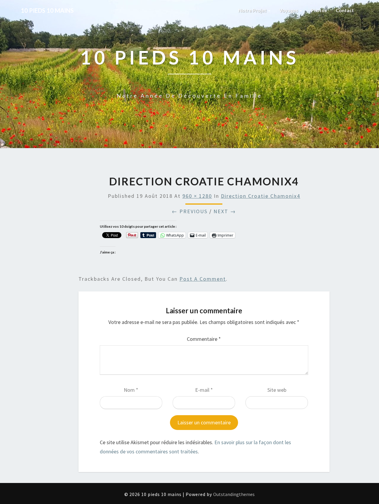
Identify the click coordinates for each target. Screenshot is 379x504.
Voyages (289, 10)
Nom (131, 389)
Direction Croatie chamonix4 (260, 195)
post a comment (202, 278)
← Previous (190, 211)
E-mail (204, 389)
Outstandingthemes (234, 494)
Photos (319, 10)
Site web (276, 389)
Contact (345, 10)
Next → (224, 211)
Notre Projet (252, 10)
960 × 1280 (197, 195)
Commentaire (204, 339)
